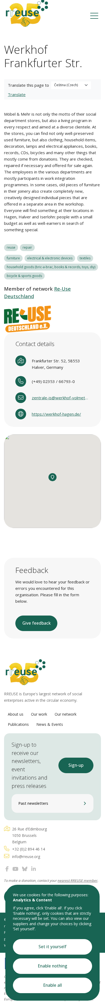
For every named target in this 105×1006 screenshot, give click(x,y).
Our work (39, 714)
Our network (65, 714)
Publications (18, 724)
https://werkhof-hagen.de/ (56, 414)
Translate (17, 94)
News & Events (49, 724)
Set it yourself (52, 947)
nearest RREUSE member (77, 880)
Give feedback (36, 623)
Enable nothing (52, 966)
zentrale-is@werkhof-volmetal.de (61, 397)
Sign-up (75, 765)
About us (15, 714)
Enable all (52, 985)
